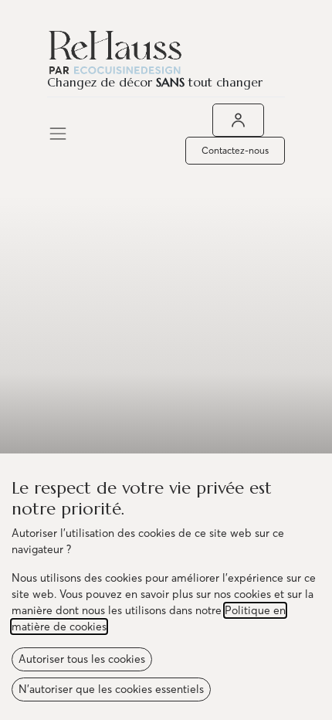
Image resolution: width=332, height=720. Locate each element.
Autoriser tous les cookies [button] (82, 659)
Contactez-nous (235, 150)
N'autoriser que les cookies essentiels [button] (111, 689)
